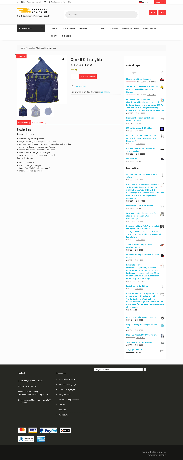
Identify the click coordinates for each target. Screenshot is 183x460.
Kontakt (62, 404)
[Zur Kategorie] (145, 369)
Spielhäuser (105, 92)
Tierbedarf (53, 36)
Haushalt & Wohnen (109, 28)
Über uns (62, 410)
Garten (94, 28)
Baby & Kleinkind (68, 28)
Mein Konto (160, 2)
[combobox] (145, 71)
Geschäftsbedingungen (68, 384)
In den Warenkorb (88, 77)
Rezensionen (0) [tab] (39, 122)
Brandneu (53, 28)
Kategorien (26, 28)
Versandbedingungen (67, 389)
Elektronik (83, 28)
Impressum (63, 415)
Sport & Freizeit (150, 28)
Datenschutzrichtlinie (67, 379)
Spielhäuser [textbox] (145, 72)
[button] (63, 59)
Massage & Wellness (130, 28)
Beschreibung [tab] (24, 122)
